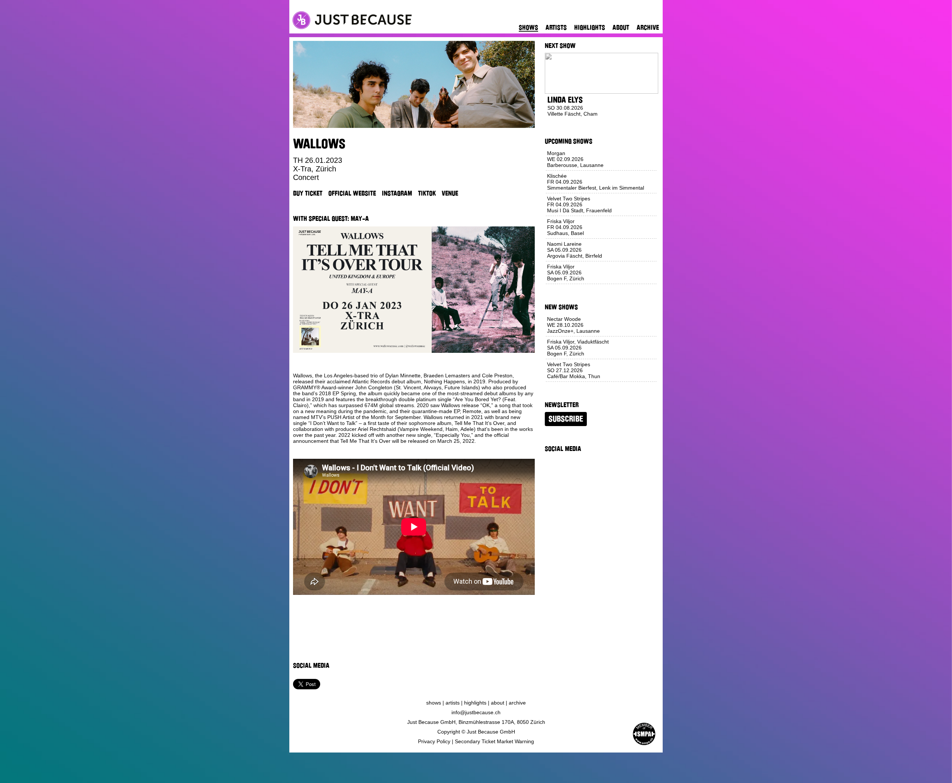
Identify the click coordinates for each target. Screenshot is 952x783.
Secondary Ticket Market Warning (494, 741)
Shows (528, 27)
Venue (450, 193)
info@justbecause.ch (476, 712)
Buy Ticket (307, 193)
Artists (556, 27)
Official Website (352, 193)
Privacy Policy (434, 741)
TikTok (427, 193)
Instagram (397, 193)
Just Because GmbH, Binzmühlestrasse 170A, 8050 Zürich (476, 722)
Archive (648, 27)
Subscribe (566, 419)
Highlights (589, 27)
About (620, 27)
